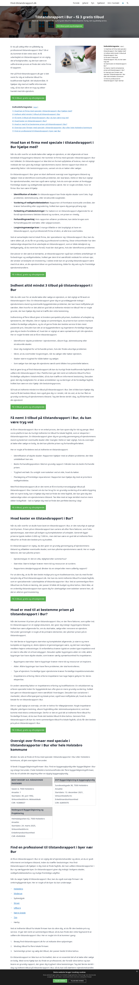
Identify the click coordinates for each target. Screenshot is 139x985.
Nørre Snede (20, 912)
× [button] (137, 971)
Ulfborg (17, 908)
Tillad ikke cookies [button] (77, 981)
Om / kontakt (113, 3)
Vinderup (18, 893)
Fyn (92, 3)
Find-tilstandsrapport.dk (23, 3)
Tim (15, 917)
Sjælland (101, 3)
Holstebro (18, 888)
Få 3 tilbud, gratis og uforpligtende (69, 26)
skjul (35, 107)
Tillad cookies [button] (60, 981)
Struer (17, 903)
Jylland (85, 3)
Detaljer (89, 977)
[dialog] (69, 977)
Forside (76, 3)
